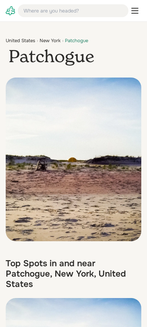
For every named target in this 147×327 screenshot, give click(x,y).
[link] (10, 10)
